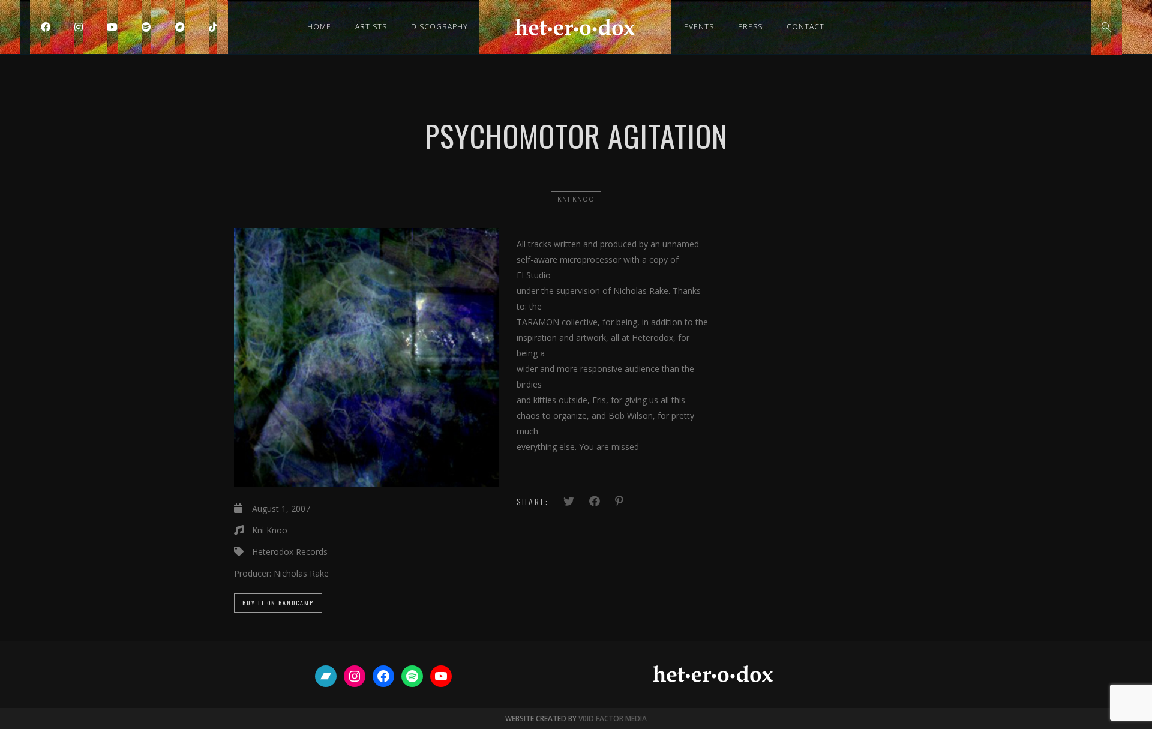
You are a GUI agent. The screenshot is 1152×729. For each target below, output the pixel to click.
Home (319, 27)
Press (750, 27)
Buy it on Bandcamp (278, 602)
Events (699, 27)
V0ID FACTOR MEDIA (612, 718)
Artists (371, 27)
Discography (439, 27)
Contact (805, 27)
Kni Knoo (576, 198)
